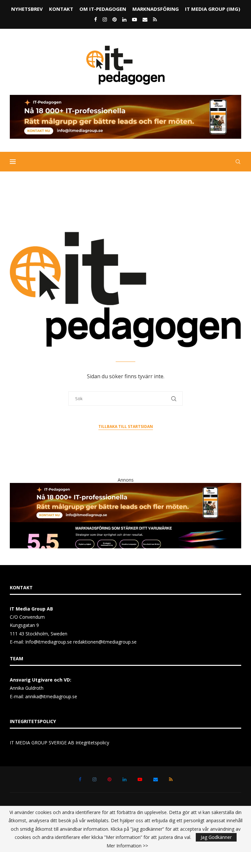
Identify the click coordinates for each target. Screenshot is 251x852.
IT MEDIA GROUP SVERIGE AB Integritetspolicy (59, 742)
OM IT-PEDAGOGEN (102, 9)
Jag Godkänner (216, 837)
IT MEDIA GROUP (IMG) (212, 9)
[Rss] (155, 19)
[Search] (238, 161)
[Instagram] (105, 19)
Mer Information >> (127, 845)
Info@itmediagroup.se (48, 642)
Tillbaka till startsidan (125, 426)
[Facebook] (95, 19)
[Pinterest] (114, 19)
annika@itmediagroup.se (51, 696)
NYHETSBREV (27, 9)
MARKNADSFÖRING (155, 9)
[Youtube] (134, 19)
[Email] (144, 19)
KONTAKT (61, 9)
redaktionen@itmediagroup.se (105, 642)
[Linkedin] (124, 19)
